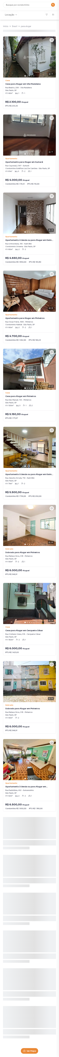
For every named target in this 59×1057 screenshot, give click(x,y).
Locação (9, 14)
